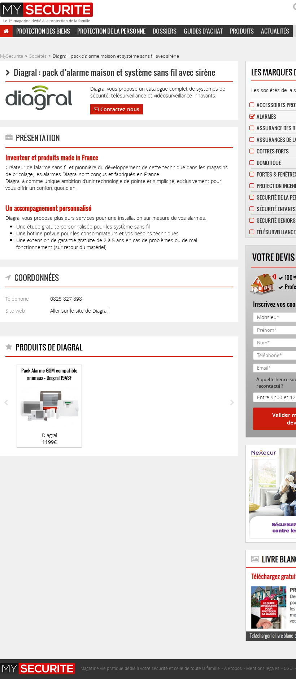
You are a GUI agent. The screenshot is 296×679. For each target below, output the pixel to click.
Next (232, 403)
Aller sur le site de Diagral (79, 310)
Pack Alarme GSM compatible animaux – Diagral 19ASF (49, 374)
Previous (6, 403)
